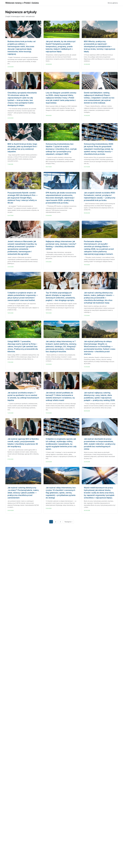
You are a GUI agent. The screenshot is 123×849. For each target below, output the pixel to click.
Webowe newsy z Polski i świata (22, 3)
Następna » (68, 522)
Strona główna (113, 3)
